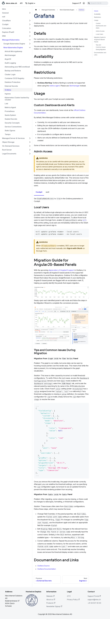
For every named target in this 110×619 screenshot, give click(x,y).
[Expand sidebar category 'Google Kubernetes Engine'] (30, 43)
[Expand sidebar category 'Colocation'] (30, 28)
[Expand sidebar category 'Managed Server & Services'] (30, 138)
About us (49, 599)
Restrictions (97, 17)
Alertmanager (74, 86)
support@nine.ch (94, 599)
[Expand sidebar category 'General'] (30, 13)
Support (75, 3)
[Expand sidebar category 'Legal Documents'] (30, 153)
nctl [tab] (47, 192)
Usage (96, 20)
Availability (97, 14)
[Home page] (36, 9)
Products (49, 603)
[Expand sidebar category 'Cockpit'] (30, 24)
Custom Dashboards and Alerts (101, 26)
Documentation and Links (100, 54)
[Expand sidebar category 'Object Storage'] (30, 142)
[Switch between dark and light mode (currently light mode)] (84, 3)
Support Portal (93, 596)
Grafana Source (43, 566)
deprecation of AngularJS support (61, 270)
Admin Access (100, 31)
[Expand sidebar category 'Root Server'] (30, 149)
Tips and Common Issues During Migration (101, 47)
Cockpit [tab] (39, 192)
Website (49, 596)
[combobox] (97, 3)
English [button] (31, 3)
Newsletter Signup (53, 606)
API (21, 3)
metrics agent (54, 86)
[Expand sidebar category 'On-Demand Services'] (30, 146)
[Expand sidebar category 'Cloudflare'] (30, 20)
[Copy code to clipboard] (85, 231)
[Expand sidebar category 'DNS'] (30, 36)
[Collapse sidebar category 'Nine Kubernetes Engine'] (30, 47)
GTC (69, 596)
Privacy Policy (72, 599)
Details (96, 11)
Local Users (99, 34)
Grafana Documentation (46, 569)
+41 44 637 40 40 (94, 603)
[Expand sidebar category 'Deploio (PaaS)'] (30, 32)
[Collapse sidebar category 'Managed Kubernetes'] (30, 40)
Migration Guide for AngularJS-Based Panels (100, 39)
